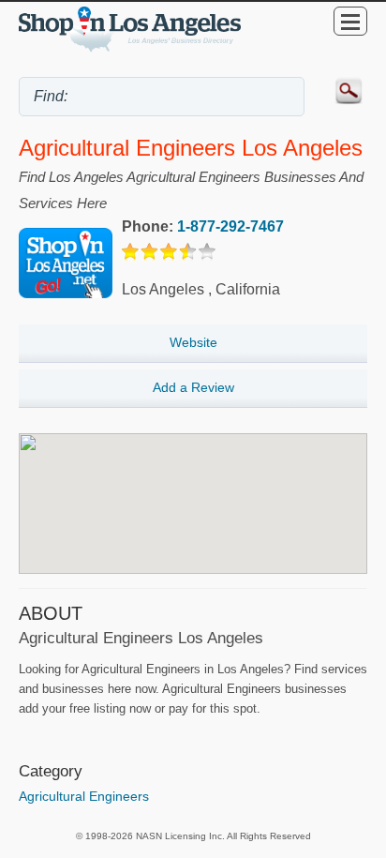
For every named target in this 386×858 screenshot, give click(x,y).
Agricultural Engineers (84, 796)
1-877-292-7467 (230, 226)
